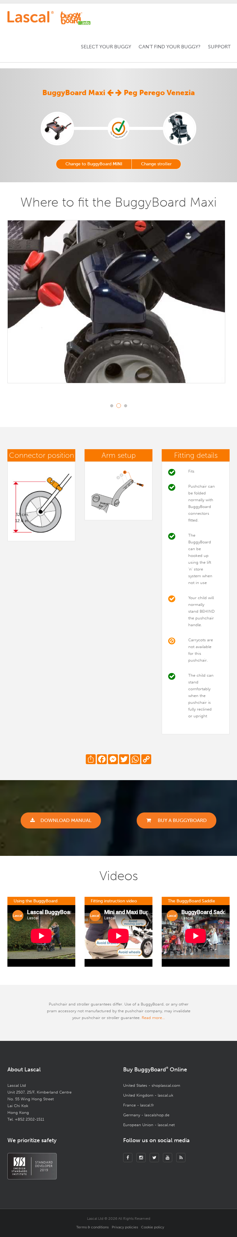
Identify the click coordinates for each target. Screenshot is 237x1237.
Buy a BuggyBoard (181, 820)
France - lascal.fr (138, 1105)
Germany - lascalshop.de (146, 1115)
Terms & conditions (92, 1227)
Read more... (153, 1017)
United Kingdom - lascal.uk (148, 1095)
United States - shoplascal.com (151, 1085)
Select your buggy (106, 47)
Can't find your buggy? (170, 47)
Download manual (65, 820)
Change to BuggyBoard (93, 164)
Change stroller (156, 164)
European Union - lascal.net (149, 1124)
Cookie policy (152, 1227)
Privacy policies (125, 1227)
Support (219, 47)
